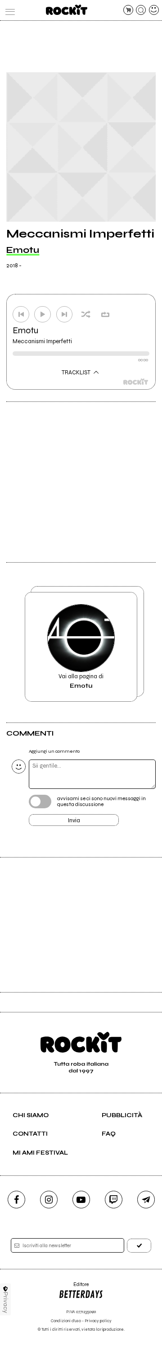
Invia (74, 820)
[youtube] (81, 1199)
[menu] (8, 10)
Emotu (22, 250)
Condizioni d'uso (66, 1321)
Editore (73, 1287)
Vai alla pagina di (81, 681)
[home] (66, 10)
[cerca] (141, 10)
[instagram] (49, 1199)
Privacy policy (98, 1321)
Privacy (5, 1302)
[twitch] (113, 1199)
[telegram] (146, 1199)
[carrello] (128, 10)
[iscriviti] (139, 1246)
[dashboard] (154, 10)
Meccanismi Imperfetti (42, 341)
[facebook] (16, 1199)
